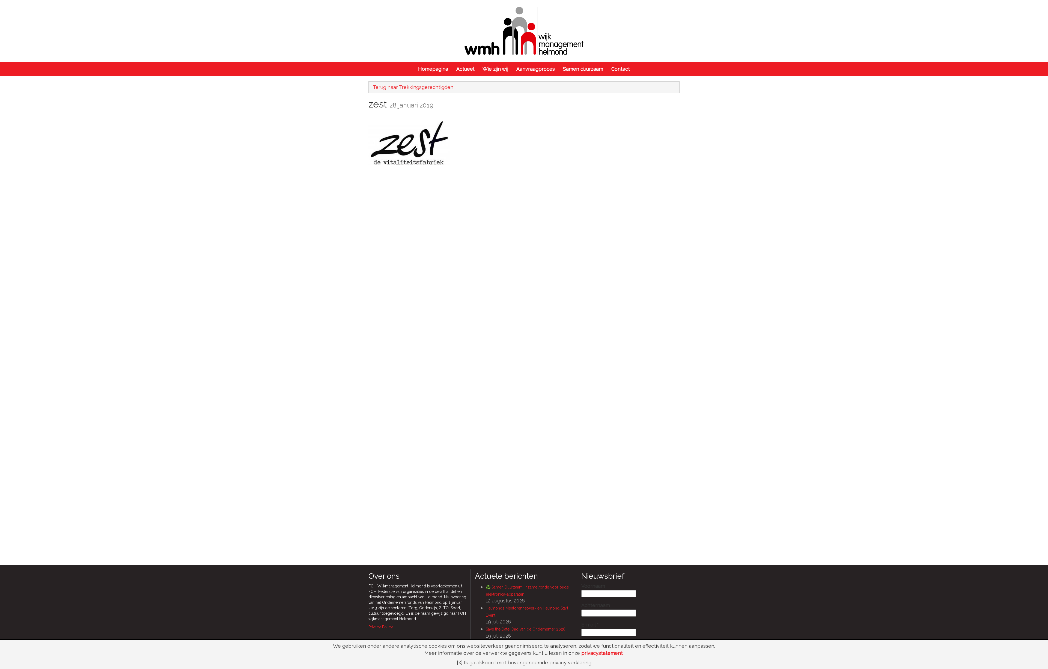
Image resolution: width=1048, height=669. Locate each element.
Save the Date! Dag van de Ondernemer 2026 (525, 629)
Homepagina (433, 69)
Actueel (465, 69)
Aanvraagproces (535, 69)
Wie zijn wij (495, 69)
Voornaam (593, 586)
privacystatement (602, 653)
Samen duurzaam (583, 69)
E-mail (590, 625)
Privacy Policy (380, 627)
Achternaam (595, 605)
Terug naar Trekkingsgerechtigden (413, 87)
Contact (620, 69)
